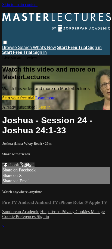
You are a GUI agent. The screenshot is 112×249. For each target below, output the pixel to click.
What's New (44, 47)
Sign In (40, 52)
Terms (55, 211)
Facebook (11, 164)
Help (45, 211)
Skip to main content (20, 4)
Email (29, 164)
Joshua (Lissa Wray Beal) (22, 144)
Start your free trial (18, 98)
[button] (5, 42)
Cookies (83, 211)
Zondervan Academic (20, 211)
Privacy (68, 211)
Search (25, 47)
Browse (10, 47)
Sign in (95, 47)
